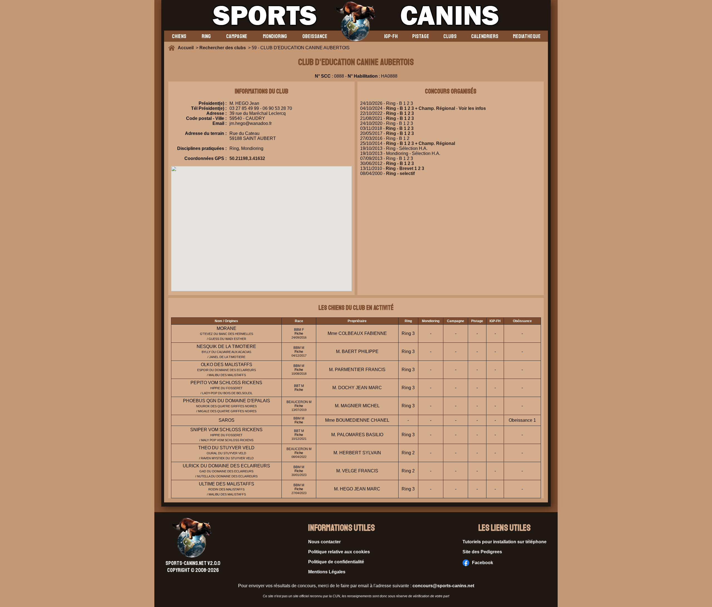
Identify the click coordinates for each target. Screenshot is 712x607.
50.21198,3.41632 (247, 158)
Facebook (482, 562)
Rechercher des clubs (222, 47)
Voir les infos (472, 108)
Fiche (299, 333)
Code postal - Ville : (206, 118)
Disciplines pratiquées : (202, 148)
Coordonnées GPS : (205, 158)
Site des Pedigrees (482, 551)
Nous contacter (324, 541)
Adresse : (216, 113)
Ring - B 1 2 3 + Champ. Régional (420, 108)
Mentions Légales (326, 571)
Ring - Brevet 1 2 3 (405, 168)
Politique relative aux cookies (339, 551)
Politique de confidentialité (336, 561)
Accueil (187, 47)
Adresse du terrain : (206, 133)
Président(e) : (213, 103)
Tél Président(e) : (209, 108)
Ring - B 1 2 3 (400, 113)
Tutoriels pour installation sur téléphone (505, 541)
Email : (219, 123)
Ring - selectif (400, 173)
